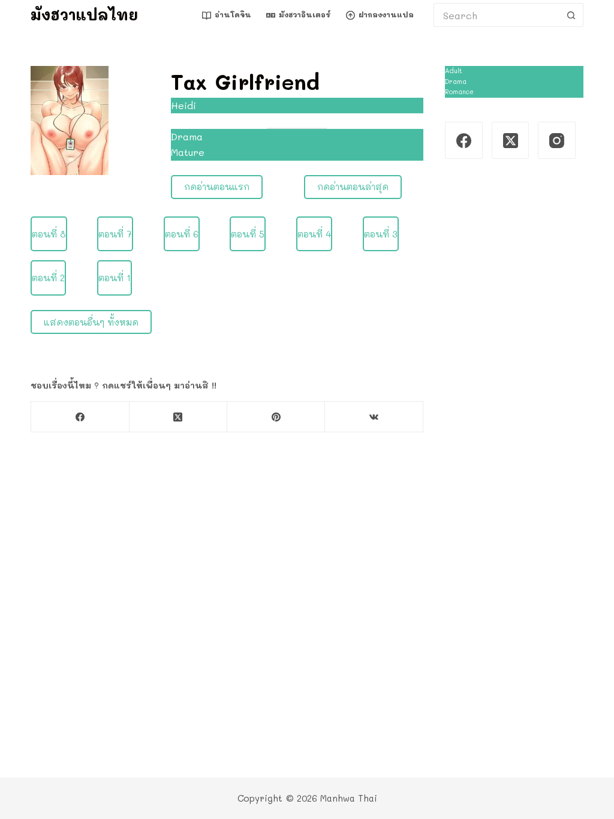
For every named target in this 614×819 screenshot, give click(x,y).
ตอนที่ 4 (314, 234)
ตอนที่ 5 (247, 234)
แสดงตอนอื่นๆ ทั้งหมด (91, 322)
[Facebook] (80, 417)
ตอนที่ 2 (48, 278)
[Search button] (571, 15)
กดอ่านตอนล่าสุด (353, 186)
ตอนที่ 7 (115, 234)
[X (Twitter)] (178, 417)
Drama (187, 136)
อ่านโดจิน (233, 14)
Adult (453, 71)
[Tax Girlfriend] (70, 119)
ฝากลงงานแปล (386, 14)
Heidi (183, 105)
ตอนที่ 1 (114, 278)
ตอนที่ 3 (381, 234)
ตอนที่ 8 (49, 234)
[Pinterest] (276, 417)
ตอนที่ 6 (181, 234)
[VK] (374, 417)
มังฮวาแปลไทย (84, 14)
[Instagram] (557, 140)
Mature (187, 152)
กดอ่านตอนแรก (216, 186)
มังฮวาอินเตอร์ (305, 14)
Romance (459, 92)
